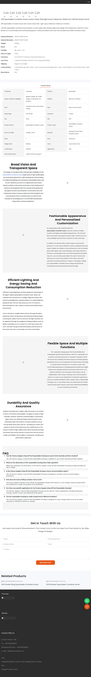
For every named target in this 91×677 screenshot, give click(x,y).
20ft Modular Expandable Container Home (63, 584)
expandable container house (12, 175)
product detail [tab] (45, 85)
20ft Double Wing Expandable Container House (19, 584)
